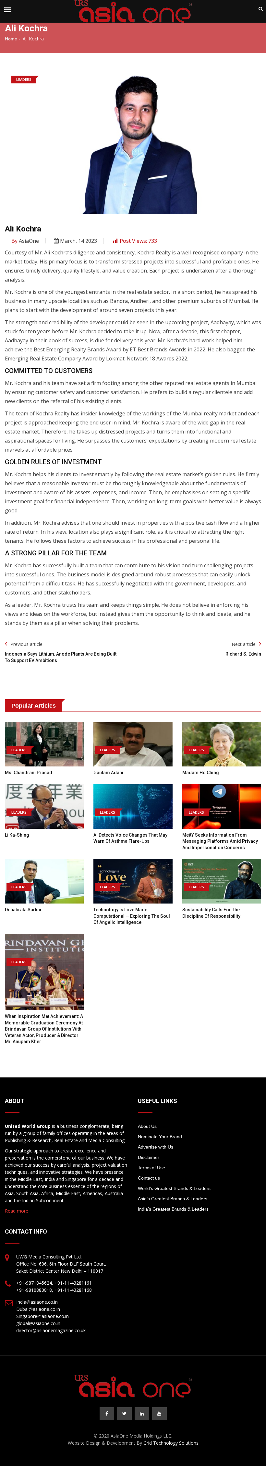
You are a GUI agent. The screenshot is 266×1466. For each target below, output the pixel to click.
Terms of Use (151, 1167)
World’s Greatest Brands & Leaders (174, 1188)
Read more (16, 1211)
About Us (147, 1126)
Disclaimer (148, 1157)
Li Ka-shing (17, 835)
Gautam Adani (108, 772)
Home (11, 38)
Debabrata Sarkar (23, 909)
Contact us (149, 1178)
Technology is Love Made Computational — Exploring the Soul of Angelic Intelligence (131, 916)
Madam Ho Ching (200, 772)
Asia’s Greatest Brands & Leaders (172, 1198)
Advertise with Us (155, 1147)
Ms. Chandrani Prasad (28, 772)
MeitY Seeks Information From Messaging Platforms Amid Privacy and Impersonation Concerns (220, 841)
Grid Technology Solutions (171, 1443)
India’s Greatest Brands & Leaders (173, 1209)
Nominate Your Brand (160, 1136)
